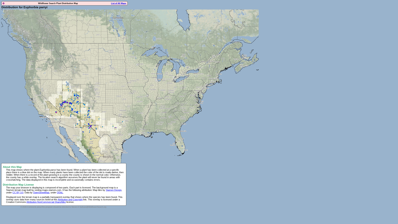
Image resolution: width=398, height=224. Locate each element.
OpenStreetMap (41, 192)
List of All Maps (119, 3)
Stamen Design (113, 190)
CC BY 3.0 (17, 192)
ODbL (60, 192)
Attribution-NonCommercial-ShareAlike (46, 202)
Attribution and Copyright (70, 199)
